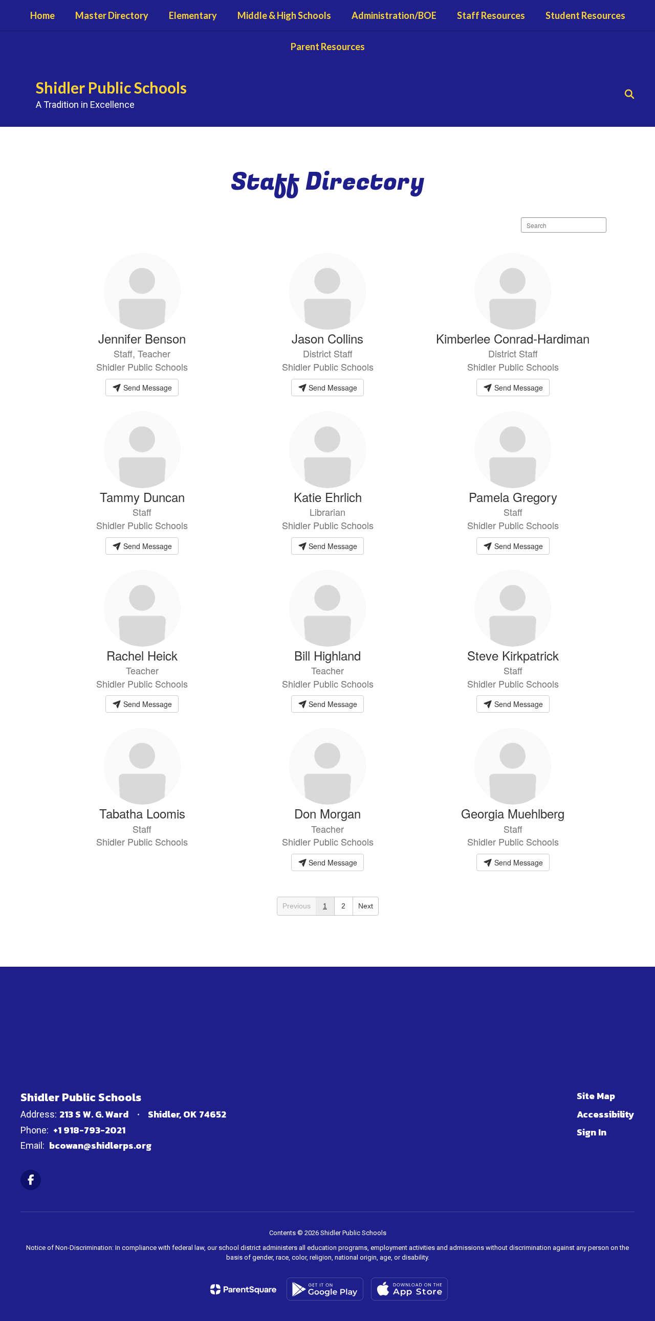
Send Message (146, 387)
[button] (296, 906)
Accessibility (606, 1114)
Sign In (591, 1132)
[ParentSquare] (243, 1289)
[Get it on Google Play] (325, 1289)
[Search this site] (629, 94)
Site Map (596, 1096)
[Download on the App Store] (409, 1289)
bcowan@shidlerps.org (100, 1145)
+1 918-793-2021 (89, 1130)
